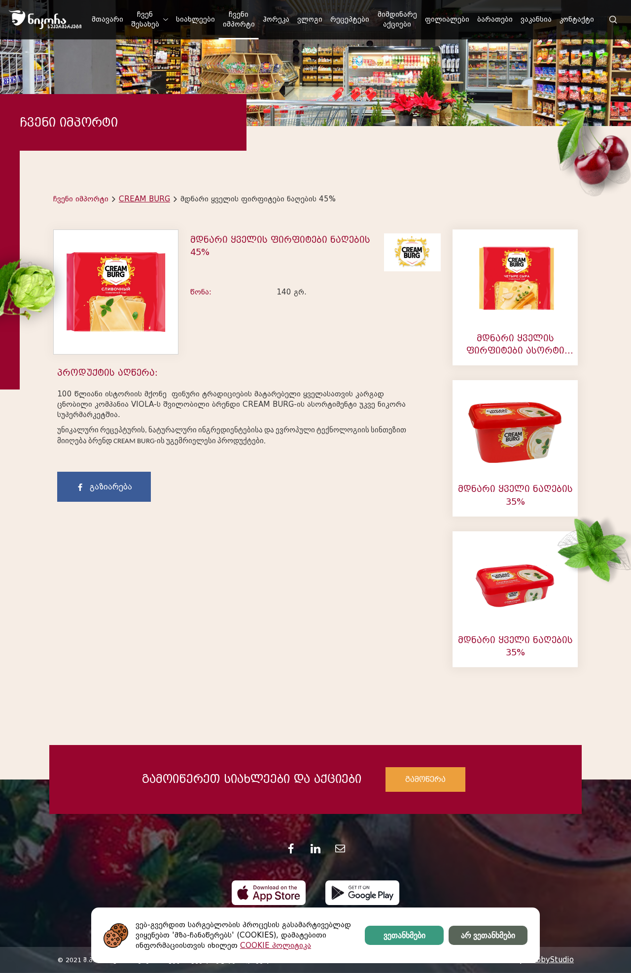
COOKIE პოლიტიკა (275, 945)
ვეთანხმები (404, 935)
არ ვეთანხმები (488, 935)
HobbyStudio (550, 959)
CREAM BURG (144, 199)
